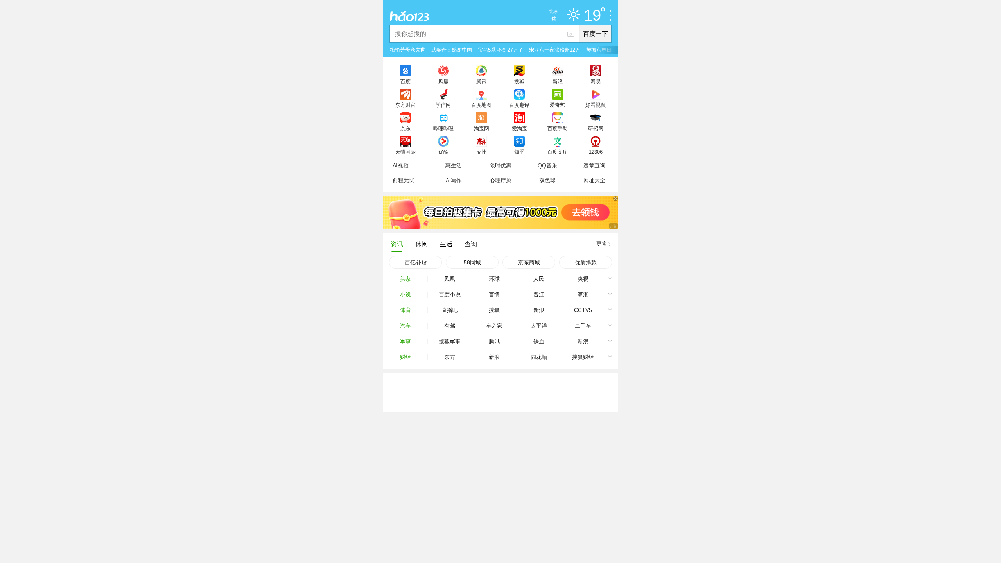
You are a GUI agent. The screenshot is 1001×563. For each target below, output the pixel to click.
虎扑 (481, 151)
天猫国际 (405, 151)
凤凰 (443, 81)
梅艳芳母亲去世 (407, 50)
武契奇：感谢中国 (451, 50)
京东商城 (529, 262)
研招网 (595, 128)
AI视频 (401, 165)
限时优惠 (500, 165)
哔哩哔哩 (443, 128)
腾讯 (481, 81)
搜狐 (519, 81)
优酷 (443, 151)
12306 (596, 151)
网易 (595, 81)
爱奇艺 (557, 105)
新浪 (558, 81)
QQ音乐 (547, 165)
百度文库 (557, 151)
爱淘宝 (519, 128)
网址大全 (594, 180)
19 (592, 15)
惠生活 (453, 165)
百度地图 (481, 105)
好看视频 (595, 105)
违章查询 (594, 165)
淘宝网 (481, 128)
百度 (405, 81)
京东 (405, 128)
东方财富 (405, 105)
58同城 (472, 262)
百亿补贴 (416, 262)
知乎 (519, 151)
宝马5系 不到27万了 (500, 50)
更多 (601, 243)
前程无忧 (403, 180)
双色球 (547, 180)
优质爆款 (586, 262)
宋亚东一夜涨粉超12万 (554, 50)
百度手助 (557, 128)
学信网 (443, 105)
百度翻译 (519, 105)
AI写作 (454, 180)
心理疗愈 (500, 180)
